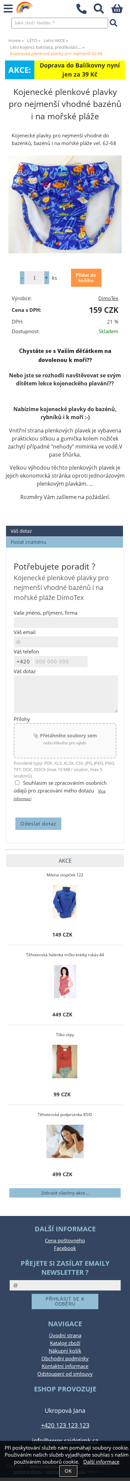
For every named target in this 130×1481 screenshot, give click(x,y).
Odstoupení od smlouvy (65, 1373)
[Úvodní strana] (25, 8)
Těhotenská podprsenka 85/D (65, 1114)
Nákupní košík (65, 1350)
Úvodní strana (65, 1335)
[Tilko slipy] (64, 1061)
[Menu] (8, 9)
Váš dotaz (21, 531)
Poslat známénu (28, 542)
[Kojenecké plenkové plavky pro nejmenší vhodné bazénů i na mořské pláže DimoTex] (65, 204)
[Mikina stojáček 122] (65, 901)
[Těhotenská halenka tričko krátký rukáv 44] (65, 981)
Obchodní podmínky (65, 1358)
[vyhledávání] (102, 10)
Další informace (101, 1461)
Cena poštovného (65, 1240)
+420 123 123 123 (65, 1425)
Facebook (65, 1248)
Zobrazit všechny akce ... (65, 1193)
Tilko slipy (65, 1034)
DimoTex (108, 298)
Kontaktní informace (65, 1366)
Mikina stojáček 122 (65, 875)
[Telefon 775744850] (85, 14)
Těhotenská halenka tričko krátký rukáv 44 (65, 955)
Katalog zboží (65, 1343)
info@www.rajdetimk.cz (65, 1440)
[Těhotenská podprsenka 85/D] (65, 1141)
